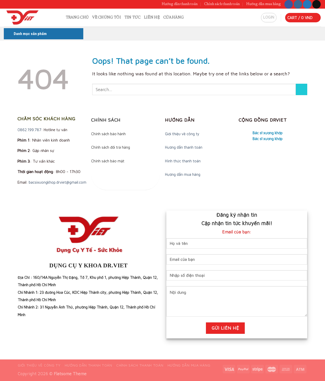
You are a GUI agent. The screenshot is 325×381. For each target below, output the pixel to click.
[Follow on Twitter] (307, 4)
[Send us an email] (316, 4)
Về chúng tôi (106, 18)
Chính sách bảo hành (108, 134)
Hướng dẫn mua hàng (263, 4)
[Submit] (301, 89)
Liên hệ (152, 18)
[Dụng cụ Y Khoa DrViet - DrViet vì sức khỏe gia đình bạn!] (27, 18)
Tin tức (132, 18)
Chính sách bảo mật (107, 161)
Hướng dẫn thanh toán (180, 4)
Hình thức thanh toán (183, 161)
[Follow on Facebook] (288, 4)
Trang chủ (77, 18)
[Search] (60, 17)
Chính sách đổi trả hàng (110, 147)
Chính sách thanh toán (222, 4)
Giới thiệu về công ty (182, 134)
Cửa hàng (173, 18)
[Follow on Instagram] (298, 4)
